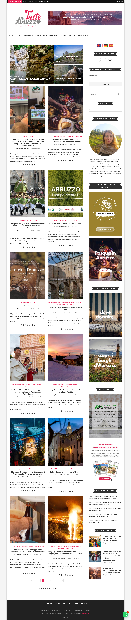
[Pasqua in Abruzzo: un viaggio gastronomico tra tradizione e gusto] (65, 109)
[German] (105, 45)
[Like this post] (21, 165)
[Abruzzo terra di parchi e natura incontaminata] (68, 74)
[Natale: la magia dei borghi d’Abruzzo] (65, 441)
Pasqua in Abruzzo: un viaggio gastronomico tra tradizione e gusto (65, 140)
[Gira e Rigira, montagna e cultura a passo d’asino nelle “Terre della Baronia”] (68, 54)
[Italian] (108, 45)
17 (58, 580)
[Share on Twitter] (25, 165)
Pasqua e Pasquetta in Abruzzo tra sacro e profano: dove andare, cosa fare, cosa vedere (28, 226)
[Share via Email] (34, 165)
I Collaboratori (78, 610)
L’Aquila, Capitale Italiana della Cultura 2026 (65, 309)
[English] (98, 45)
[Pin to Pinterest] (27, 165)
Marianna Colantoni (23, 148)
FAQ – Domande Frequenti (82, 35)
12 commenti (12, 81)
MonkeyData (85, 613)
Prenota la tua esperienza (32, 35)
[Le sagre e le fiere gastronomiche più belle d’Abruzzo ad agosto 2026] (95, 573)
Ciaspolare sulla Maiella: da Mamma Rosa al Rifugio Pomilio (66, 391)
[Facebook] (100, 60)
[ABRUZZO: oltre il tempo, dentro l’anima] (65, 193)
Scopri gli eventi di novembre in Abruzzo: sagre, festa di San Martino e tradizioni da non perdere (65, 554)
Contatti (87, 610)
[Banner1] (105, 315)
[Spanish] (111, 45)
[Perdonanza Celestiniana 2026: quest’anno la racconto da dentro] (95, 541)
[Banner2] (105, 259)
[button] (23, 1)
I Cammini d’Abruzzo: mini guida (28, 306)
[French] (102, 45)
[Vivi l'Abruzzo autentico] (105, 214)
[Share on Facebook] (23, 165)
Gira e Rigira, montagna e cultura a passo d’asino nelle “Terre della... (68, 59)
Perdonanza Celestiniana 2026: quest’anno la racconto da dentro (111, 538)
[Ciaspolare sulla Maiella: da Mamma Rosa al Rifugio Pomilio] (65, 357)
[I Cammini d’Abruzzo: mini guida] (27, 275)
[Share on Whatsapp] (29, 165)
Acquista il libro (66, 35)
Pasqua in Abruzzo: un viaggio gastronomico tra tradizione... (47, 1)
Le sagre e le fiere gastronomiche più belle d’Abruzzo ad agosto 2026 (111, 570)
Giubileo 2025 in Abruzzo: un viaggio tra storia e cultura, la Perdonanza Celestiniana (27, 392)
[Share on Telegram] (32, 165)
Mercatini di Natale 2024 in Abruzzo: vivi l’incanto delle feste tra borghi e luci (28, 473)
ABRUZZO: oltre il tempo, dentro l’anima (65, 224)
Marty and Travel (60, 395)
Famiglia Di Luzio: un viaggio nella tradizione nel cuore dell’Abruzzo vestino (27, 551)
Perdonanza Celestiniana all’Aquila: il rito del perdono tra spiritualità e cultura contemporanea (111, 556)
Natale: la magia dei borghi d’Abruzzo (65, 472)
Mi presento (66, 610)
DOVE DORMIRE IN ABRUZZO (51, 35)
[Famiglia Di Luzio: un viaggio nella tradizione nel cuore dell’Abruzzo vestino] (27, 519)
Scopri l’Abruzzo (14, 35)
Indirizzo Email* (93, 75)
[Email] (122, 1)
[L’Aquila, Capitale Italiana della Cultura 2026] (65, 275)
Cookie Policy (56, 610)
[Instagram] (117, 1)
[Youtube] (119, 1)
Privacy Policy (45, 610)
